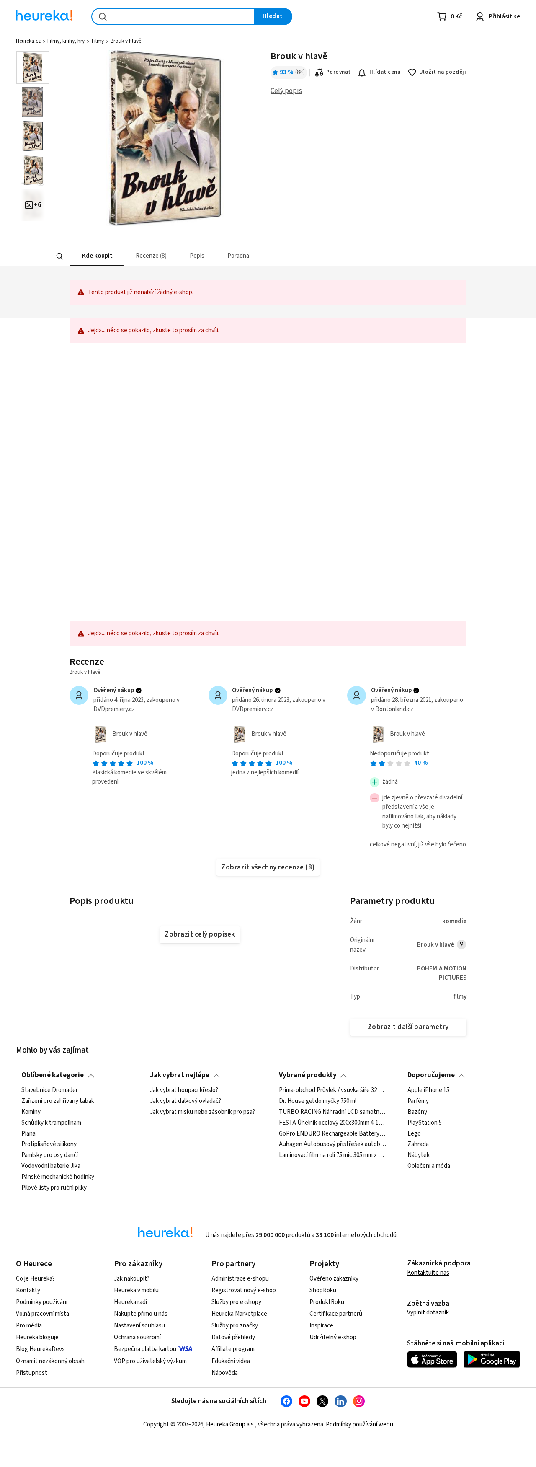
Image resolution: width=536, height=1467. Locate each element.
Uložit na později (442, 72)
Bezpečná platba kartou (145, 1349)
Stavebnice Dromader (49, 1090)
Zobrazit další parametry (408, 1027)
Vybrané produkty (308, 1075)
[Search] (59, 256)
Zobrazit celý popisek (200, 934)
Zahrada (418, 1144)
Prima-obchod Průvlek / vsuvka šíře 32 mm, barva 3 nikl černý (332, 1090)
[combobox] (173, 16)
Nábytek (418, 1155)
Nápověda (224, 1373)
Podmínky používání (41, 1302)
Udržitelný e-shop (332, 1337)
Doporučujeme (431, 1075)
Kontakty (28, 1290)
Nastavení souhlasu (139, 1325)
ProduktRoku (326, 1302)
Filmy (98, 41)
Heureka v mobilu (136, 1290)
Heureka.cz (28, 41)
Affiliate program (233, 1349)
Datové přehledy (233, 1337)
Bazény (417, 1111)
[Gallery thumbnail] (33, 67)
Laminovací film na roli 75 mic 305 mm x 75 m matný (332, 1155)
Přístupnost (31, 1373)
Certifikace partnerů (335, 1313)
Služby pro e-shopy (236, 1302)
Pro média (29, 1325)
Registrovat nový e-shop (243, 1290)
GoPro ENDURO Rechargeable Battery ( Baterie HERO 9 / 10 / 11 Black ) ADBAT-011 (332, 1133)
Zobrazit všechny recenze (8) (268, 867)
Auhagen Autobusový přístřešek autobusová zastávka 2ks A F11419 (332, 1144)
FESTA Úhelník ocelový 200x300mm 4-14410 (332, 1122)
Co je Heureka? (35, 1278)
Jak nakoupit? (131, 1278)
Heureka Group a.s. (230, 1424)
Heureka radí (130, 1302)
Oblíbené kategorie (52, 1075)
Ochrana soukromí (137, 1337)
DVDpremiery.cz (114, 709)
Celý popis (286, 91)
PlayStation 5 (424, 1122)
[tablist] (228, 256)
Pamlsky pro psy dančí (49, 1155)
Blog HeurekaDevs (40, 1349)
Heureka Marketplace (239, 1313)
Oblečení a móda (428, 1166)
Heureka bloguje (37, 1337)
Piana (28, 1133)
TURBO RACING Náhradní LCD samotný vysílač (332, 1111)
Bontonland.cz (394, 709)
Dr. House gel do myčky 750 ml (317, 1101)
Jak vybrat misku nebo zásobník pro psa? (202, 1111)
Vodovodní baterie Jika (50, 1166)
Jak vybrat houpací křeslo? (184, 1090)
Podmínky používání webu (359, 1424)
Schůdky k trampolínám (51, 1122)
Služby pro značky (234, 1325)
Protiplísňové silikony (49, 1144)
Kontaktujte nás (428, 1272)
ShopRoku (322, 1290)
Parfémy (418, 1101)
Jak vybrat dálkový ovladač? (185, 1101)
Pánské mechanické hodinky (57, 1177)
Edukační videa (230, 1361)
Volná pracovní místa (42, 1313)
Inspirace (321, 1325)
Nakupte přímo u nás (141, 1313)
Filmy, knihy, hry (66, 41)
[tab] (96, 256)
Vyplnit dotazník (428, 1312)
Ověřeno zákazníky (333, 1278)
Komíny (31, 1111)
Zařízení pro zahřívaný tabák (57, 1101)
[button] (96, 256)
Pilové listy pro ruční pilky (54, 1188)
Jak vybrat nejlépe (179, 1075)
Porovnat (338, 72)
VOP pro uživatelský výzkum (150, 1361)
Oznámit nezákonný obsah (50, 1361)
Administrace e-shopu (240, 1278)
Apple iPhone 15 (428, 1090)
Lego (414, 1133)
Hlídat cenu (385, 72)
